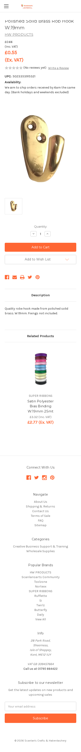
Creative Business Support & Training (40, 546)
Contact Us (40, 511)
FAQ (40, 520)
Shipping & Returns (40, 506)
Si (40, 600)
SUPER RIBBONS (40, 591)
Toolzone (40, 582)
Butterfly (40, 610)
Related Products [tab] (40, 336)
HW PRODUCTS (40, 572)
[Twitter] (30, 277)
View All (40, 619)
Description (40, 295)
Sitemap (40, 525)
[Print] (22, 277)
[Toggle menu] (6, 6)
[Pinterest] (37, 277)
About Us (40, 502)
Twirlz (40, 605)
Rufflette (40, 596)
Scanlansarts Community (41, 577)
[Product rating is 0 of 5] (14, 68)
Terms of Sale (40, 516)
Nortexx (40, 586)
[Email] (14, 277)
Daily (40, 615)
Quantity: (40, 226)
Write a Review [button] (58, 68)
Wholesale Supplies (40, 551)
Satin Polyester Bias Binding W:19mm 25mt (40, 406)
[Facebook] (7, 277)
